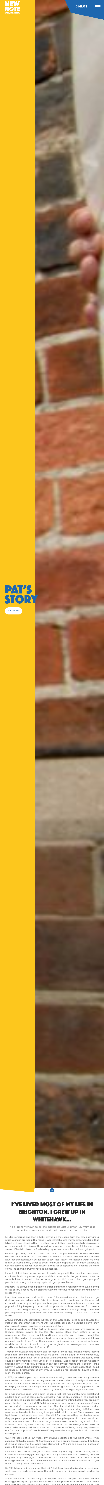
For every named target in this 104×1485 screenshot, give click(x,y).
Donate (81, 6)
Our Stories (14, 611)
